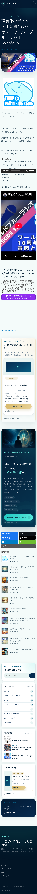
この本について (9, 411)
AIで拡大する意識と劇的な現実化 (19, 608)
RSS (13, 181)
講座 (2, 872)
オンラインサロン (6, 869)
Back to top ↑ (5, 890)
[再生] (4, 171)
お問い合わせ (5, 876)
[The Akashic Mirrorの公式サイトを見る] (18, 438)
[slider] (32, 170)
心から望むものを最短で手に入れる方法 (21, 629)
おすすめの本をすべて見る (12, 418)
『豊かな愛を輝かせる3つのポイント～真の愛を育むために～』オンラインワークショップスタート (18, 273)
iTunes (22, 162)
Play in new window (18, 174)
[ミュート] (27, 171)
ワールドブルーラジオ (12, 16)
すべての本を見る (10, 794)
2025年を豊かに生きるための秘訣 (19, 577)
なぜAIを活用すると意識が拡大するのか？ (21, 649)
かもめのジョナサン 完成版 (16, 385)
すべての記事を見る (10, 813)
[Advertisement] (18, 315)
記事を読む (4, 865)
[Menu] (33, 3)
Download (5, 178)
